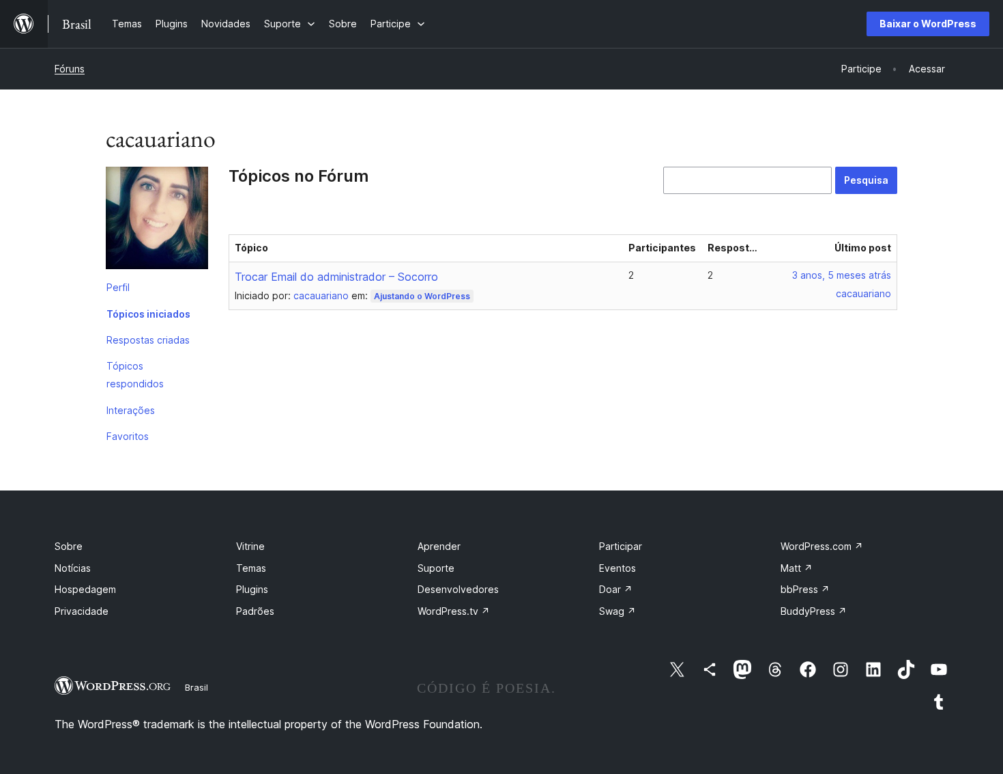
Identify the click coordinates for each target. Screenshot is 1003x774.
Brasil (196, 687)
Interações (130, 410)
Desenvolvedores (458, 589)
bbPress (805, 589)
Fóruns (70, 68)
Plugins (252, 589)
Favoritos (127, 436)
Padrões (255, 611)
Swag (617, 611)
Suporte (436, 568)
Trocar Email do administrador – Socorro (336, 277)
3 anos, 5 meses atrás (841, 275)
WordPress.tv (454, 611)
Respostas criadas (148, 340)
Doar (616, 589)
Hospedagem (85, 589)
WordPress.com (822, 546)
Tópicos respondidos (135, 374)
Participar (620, 546)
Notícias (73, 568)
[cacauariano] (157, 221)
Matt (797, 568)
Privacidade (81, 611)
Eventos (617, 568)
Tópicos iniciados (148, 314)
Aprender (439, 546)
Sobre (69, 546)
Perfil (118, 287)
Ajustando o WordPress (422, 296)
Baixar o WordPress (928, 23)
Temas (251, 568)
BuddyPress (814, 611)
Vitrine (250, 546)
